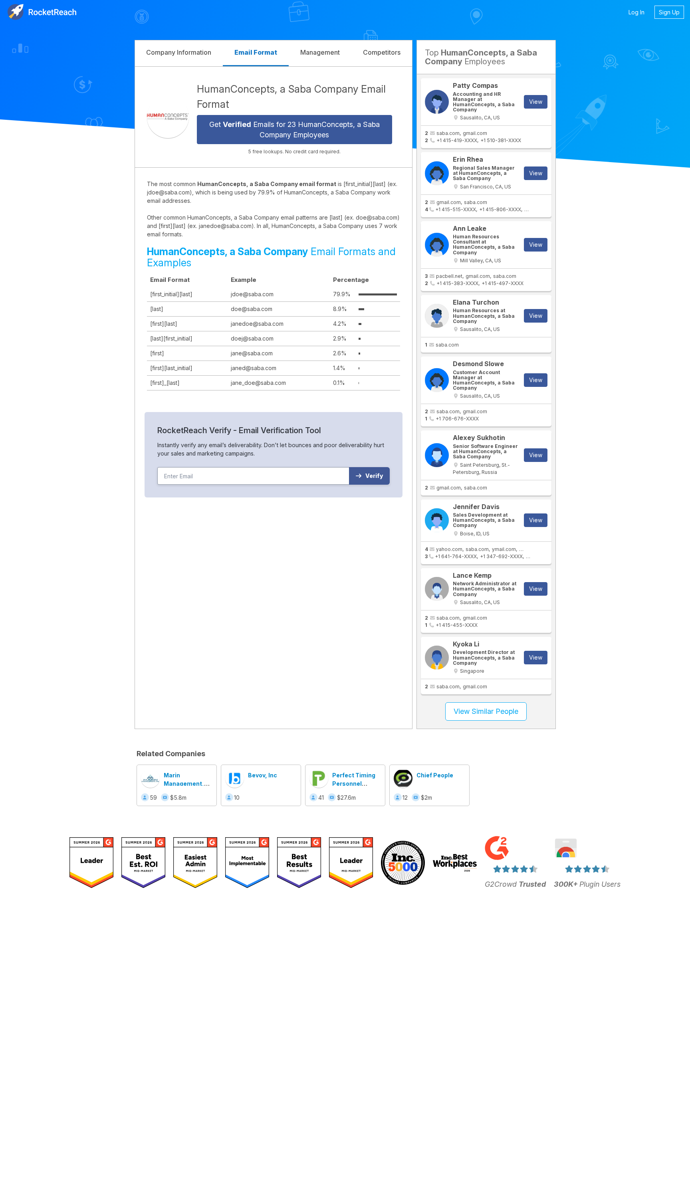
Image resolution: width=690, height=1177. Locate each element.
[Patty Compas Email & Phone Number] (437, 102)
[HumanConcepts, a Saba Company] (168, 117)
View (535, 101)
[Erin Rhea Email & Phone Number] (437, 173)
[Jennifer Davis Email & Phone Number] (437, 520)
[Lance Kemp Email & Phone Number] (437, 589)
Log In (636, 12)
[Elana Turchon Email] (437, 316)
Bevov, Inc (262, 775)
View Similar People (486, 711)
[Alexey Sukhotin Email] (437, 455)
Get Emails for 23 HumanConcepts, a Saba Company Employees (294, 129)
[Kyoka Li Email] (437, 658)
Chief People (434, 775)
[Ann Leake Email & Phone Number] (437, 245)
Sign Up (669, 12)
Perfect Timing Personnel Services (353, 783)
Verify (374, 475)
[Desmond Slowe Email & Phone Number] (437, 380)
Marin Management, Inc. (184, 783)
